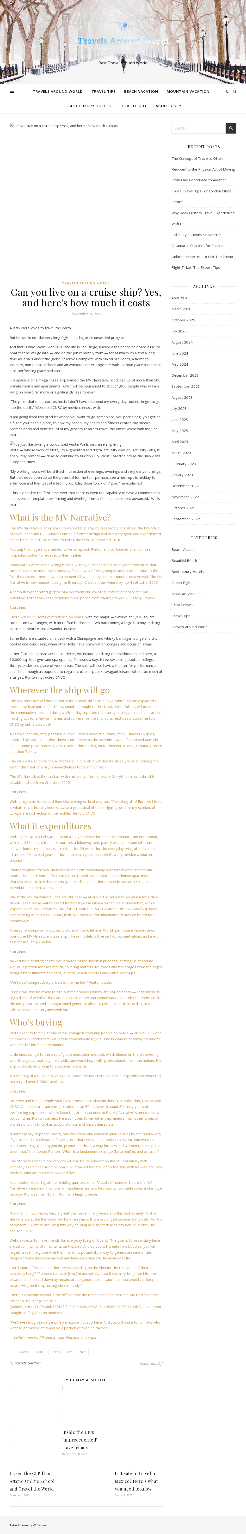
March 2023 (181, 452)
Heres (55, 1352)
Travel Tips (104, 91)
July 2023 (179, 408)
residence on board (67, 616)
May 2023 (180, 430)
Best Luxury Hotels (89, 105)
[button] (86, 444)
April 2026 (180, 297)
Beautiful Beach (184, 560)
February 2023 (184, 463)
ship (83, 1352)
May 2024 (180, 364)
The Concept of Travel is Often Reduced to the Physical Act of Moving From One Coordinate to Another (203, 169)
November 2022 (185, 496)
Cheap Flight (133, 105)
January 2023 (182, 474)
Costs (24, 1352)
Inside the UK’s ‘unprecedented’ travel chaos (80, 1439)
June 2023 (180, 419)
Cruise (39, 1352)
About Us (166, 105)
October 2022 (183, 507)
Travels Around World (58, 91)
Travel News (182, 604)
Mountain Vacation (188, 91)
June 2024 (180, 353)
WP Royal (40, 1525)
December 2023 (185, 375)
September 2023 (186, 386)
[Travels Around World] (123, 37)
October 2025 (183, 320)
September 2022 (186, 518)
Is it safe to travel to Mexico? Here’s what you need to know (136, 1481)
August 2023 (182, 397)
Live (69, 1352)
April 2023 (180, 441)
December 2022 (185, 485)
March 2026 (181, 309)
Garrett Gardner (27, 1363)
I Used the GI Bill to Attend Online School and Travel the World (32, 1481)
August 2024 (182, 342)
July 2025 (179, 331)
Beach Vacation (141, 91)
